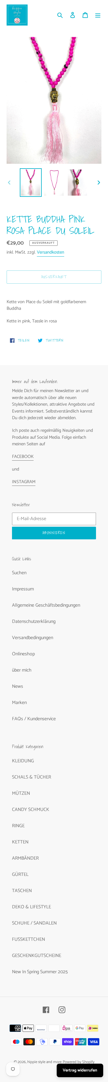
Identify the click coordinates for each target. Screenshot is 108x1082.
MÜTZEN (21, 793)
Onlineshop (23, 654)
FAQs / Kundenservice (34, 719)
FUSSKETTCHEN (28, 939)
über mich (22, 670)
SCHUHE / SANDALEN (34, 923)
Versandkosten (50, 252)
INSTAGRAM (23, 482)
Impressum (23, 589)
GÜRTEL (20, 874)
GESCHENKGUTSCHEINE (36, 956)
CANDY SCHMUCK (30, 810)
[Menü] (98, 15)
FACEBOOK (23, 456)
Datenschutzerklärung (34, 621)
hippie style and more (44, 1062)
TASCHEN (22, 891)
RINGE (18, 826)
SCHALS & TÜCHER (31, 777)
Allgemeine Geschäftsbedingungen (46, 605)
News (17, 686)
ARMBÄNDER (25, 858)
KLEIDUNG (23, 761)
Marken (19, 703)
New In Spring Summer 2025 (40, 972)
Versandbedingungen (32, 638)
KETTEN (20, 842)
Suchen (19, 573)
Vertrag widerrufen (80, 1070)
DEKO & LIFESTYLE (31, 907)
